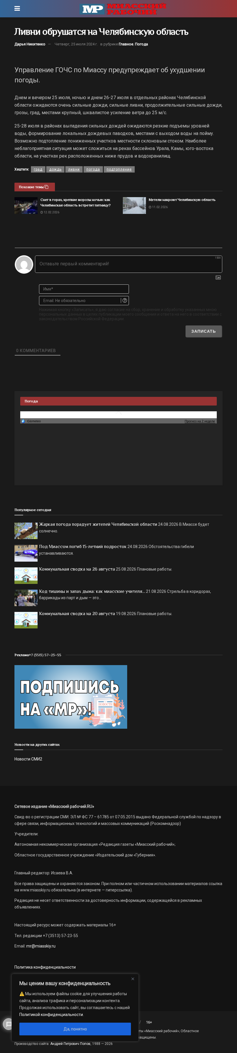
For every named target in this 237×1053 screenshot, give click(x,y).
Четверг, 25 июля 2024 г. (76, 44)
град (38, 169)
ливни (74, 169)
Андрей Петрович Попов (70, 1044)
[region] (75, 1007)
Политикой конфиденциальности (51, 1014)
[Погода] (31, 421)
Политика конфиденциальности (45, 967)
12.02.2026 (51, 212)
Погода (141, 44)
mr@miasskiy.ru (40, 946)
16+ (149, 1022)
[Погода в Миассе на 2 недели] (200, 421)
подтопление (119, 169)
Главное (126, 44)
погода (93, 169)
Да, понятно (75, 1029)
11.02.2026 (159, 207)
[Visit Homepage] (122, 8)
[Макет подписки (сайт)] (70, 696)
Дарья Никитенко (29, 44)
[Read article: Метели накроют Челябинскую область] (134, 205)
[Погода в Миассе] (118, 414)
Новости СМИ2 (28, 759)
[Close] (132, 978)
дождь (55, 169)
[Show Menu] (17, 8)
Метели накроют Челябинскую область (182, 199)
